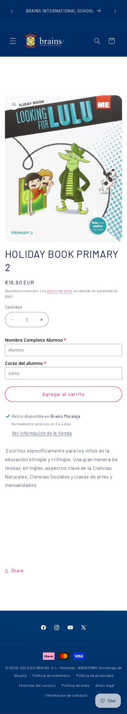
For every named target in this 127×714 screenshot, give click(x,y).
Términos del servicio (36, 685)
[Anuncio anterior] (11, 11)
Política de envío (76, 685)
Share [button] (17, 570)
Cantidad (13, 306)
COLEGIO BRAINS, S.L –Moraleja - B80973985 (58, 667)
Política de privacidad (94, 675)
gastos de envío (59, 291)
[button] (13, 41)
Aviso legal (105, 685)
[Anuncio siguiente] (115, 11)
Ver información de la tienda (42, 433)
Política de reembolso (51, 675)
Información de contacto (67, 695)
